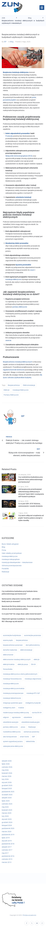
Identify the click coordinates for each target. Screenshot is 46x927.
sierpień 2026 (7, 761)
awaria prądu (8, 640)
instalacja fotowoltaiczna (12, 679)
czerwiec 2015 (7, 859)
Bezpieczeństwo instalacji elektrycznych (17, 362)
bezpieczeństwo (14, 385)
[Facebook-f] (26, 923)
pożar (34, 97)
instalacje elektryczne (20, 390)
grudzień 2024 (7, 822)
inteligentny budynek (33, 703)
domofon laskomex (10, 650)
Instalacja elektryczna (13, 279)
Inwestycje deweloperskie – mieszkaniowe (17, 562)
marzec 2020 (6, 831)
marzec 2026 (6, 776)
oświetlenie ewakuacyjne (30, 722)
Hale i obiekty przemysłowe (12, 553)
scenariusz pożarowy (31, 732)
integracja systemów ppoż (12, 703)
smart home (24, 737)
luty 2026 (5, 779)
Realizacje (5, 572)
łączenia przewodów (23, 265)
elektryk (6, 390)
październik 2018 (8, 844)
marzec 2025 (6, 813)
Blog (29, 18)
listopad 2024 (7, 825)
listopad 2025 (7, 788)
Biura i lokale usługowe (10, 544)
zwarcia (8, 340)
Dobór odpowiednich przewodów (17, 133)
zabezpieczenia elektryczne (13, 746)
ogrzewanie (16, 717)
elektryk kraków (9, 664)
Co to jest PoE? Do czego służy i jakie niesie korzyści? (22, 614)
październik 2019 (8, 834)
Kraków (21, 708)
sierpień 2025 (7, 798)
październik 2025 (8, 792)
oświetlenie (28, 717)
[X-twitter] (32, 923)
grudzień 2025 (7, 785)
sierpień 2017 (7, 847)
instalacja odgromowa (33, 679)
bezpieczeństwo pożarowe (13, 645)
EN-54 (33, 664)
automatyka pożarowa (32, 635)
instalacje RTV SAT (33, 693)
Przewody (9, 136)
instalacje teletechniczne (12, 698)
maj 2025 (5, 807)
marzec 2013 (6, 862)
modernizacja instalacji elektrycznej (16, 712)
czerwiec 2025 (7, 804)
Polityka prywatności (29, 915)
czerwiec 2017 (7, 850)
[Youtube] (37, 923)
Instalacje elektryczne (9, 556)
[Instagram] (42, 923)
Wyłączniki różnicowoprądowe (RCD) (18, 156)
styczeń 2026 (7, 782)
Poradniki (5, 568)
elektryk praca (23, 664)
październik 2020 (8, 828)
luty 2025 (5, 816)
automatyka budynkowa (12, 635)
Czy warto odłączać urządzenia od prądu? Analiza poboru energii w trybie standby (31, 518)
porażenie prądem (9, 100)
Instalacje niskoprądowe (11, 559)
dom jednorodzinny (33, 645)
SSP (33, 737)
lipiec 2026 (6, 764)
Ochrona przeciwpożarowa (11, 565)
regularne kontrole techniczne (14, 370)
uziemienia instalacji (23, 197)
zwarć (32, 270)
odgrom (6, 717)
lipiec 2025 (6, 801)
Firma (4, 550)
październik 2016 (8, 856)
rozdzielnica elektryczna (12, 732)
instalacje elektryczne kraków (13, 688)
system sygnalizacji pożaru (13, 741)
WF (5, 42)
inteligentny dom (9, 708)
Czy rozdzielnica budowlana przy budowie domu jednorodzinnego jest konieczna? (30, 479)
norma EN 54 (37, 712)
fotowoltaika (7, 669)
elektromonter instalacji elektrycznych (17, 659)
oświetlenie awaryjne (10, 722)
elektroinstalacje (29, 385)
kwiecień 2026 (7, 773)
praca (23, 727)
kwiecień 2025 (7, 810)
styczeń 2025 (7, 819)
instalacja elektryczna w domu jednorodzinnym (20, 674)
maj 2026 (5, 770)
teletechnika (30, 741)
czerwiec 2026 (7, 767)
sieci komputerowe (10, 737)
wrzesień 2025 (7, 795)
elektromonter (8, 655)
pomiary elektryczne (19, 307)
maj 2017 (5, 853)
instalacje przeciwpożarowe (13, 693)
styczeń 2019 (7, 841)
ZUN (3, 18)
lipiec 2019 (6, 838)
